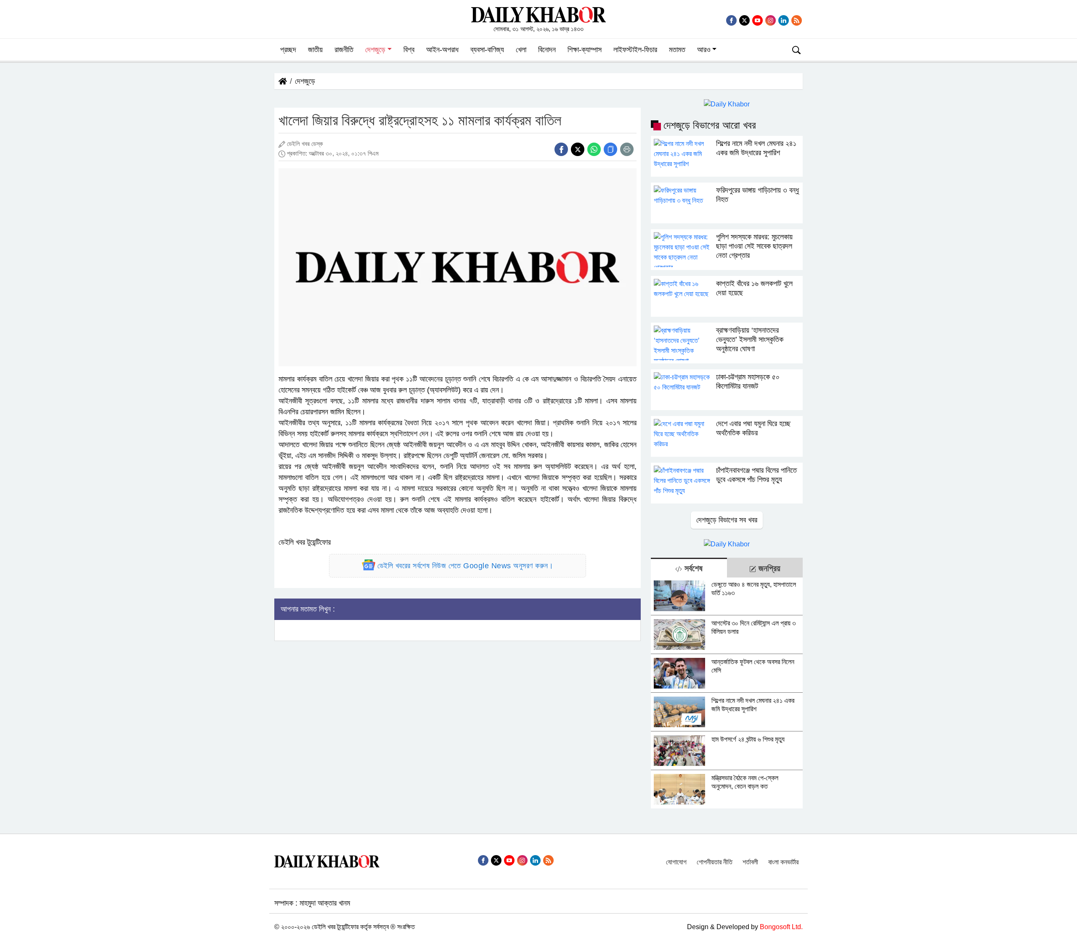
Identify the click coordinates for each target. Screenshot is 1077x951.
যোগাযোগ (676, 862)
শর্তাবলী (750, 862)
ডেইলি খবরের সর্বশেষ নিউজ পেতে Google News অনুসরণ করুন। (465, 566)
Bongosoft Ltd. (781, 926)
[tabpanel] (727, 692)
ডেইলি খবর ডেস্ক (305, 143)
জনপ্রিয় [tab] (768, 568)
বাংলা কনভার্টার (783, 862)
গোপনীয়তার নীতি (714, 862)
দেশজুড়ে (305, 81)
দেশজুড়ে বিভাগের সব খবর (726, 520)
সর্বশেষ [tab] (692, 568)
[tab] (689, 567)
